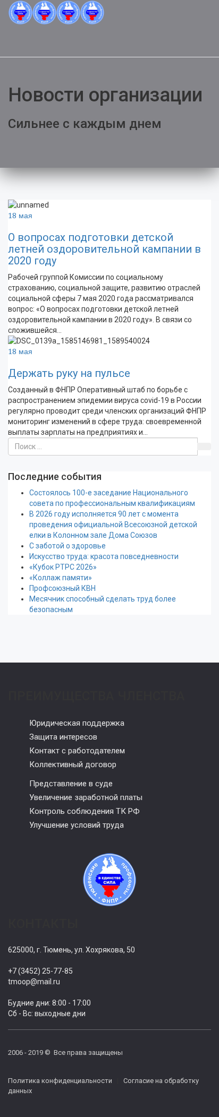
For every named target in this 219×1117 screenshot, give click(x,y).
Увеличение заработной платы (85, 797)
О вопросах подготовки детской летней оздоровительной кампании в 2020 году (104, 249)
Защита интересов (63, 737)
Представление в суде (71, 783)
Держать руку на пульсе (69, 373)
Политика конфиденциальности (60, 1081)
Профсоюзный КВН (62, 588)
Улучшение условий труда (76, 825)
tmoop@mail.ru (34, 981)
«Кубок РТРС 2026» (63, 567)
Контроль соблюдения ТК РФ (84, 811)
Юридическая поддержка (76, 723)
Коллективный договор (72, 764)
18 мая (20, 215)
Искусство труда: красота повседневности (104, 556)
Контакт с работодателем (77, 750)
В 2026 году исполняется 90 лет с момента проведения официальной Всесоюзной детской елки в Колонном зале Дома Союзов (113, 524)
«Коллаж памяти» (60, 577)
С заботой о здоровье (67, 546)
